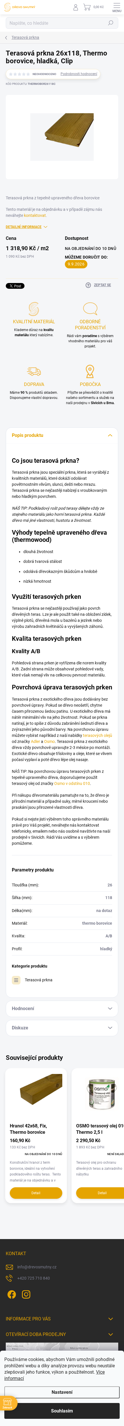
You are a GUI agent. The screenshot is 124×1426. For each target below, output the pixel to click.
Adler (35, 741)
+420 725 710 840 (33, 1278)
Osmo (49, 741)
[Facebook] (11, 1294)
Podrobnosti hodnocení (79, 74)
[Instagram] (25, 1294)
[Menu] (117, 7)
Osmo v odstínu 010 (72, 783)
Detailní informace (24, 227)
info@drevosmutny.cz (37, 1267)
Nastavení (62, 1392)
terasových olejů (97, 735)
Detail (35, 1193)
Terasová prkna (38, 980)
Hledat (111, 23)
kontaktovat (35, 215)
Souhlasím (62, 1411)
